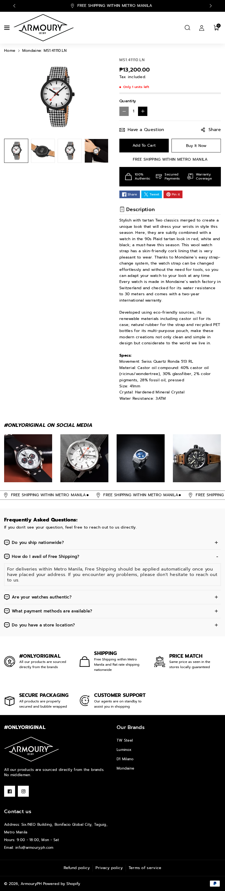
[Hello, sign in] (202, 28)
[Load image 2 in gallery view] (43, 151)
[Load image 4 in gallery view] (97, 151)
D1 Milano (125, 759)
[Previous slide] (14, 6)
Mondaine (125, 768)
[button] (7, 27)
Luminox (124, 749)
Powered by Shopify (61, 884)
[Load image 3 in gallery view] (70, 151)
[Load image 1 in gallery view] (16, 151)
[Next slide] (210, 6)
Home (9, 50)
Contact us (17, 811)
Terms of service (145, 868)
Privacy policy (109, 868)
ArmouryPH (31, 884)
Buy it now (196, 146)
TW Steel (125, 740)
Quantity (127, 101)
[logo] (31, 749)
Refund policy (77, 868)
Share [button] (215, 129)
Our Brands (131, 727)
